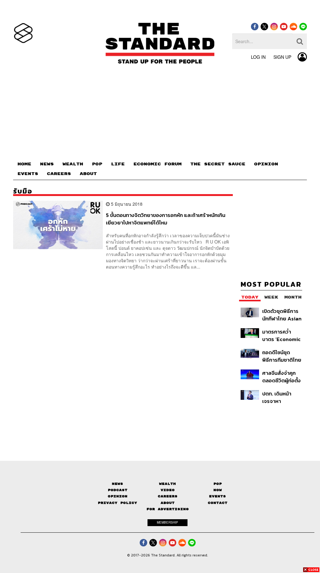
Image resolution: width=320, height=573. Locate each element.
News (117, 483)
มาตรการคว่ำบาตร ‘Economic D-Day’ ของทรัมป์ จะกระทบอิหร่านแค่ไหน (282, 335)
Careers (168, 496)
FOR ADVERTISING (168, 509)
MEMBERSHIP (167, 522)
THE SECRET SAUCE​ (217, 164)
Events (217, 496)
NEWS (47, 164)
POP (97, 164)
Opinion (118, 496)
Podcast (118, 490)
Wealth (167, 483)
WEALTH (72, 164)
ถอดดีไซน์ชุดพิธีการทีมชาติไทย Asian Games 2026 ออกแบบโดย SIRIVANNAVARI (281, 356)
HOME (24, 164)
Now (217, 490)
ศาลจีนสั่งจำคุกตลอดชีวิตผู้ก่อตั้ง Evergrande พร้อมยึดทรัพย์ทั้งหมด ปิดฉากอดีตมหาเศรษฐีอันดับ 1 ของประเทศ (281, 376)
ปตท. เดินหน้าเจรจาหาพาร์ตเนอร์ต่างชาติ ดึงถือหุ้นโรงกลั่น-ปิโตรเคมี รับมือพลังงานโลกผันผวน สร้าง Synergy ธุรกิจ (281, 397)
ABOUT (88, 174)
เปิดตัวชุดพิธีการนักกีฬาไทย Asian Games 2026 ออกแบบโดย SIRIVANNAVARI (282, 315)
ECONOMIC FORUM (157, 164)
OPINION (266, 164)
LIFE (118, 164)
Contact (218, 503)
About (168, 503)
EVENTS (28, 174)
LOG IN (258, 57)
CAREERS (59, 174)
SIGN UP (282, 57)
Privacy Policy (117, 503)
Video (168, 490)
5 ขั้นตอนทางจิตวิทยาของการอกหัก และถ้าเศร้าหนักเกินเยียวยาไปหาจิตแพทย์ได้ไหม (165, 219)
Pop (217, 483)
